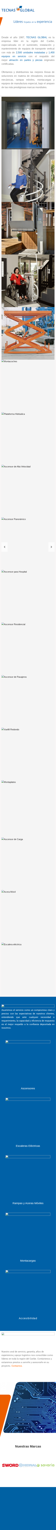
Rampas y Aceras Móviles (28, 1203)
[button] (4, 1465)
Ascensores (28, 1088)
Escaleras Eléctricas (28, 1145)
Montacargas (28, 1260)
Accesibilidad (28, 1318)
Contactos (16, 1366)
